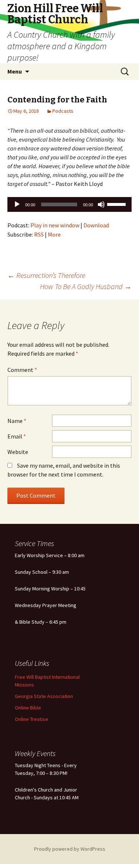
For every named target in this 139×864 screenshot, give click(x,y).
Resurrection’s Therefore (46, 275)
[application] (69, 204)
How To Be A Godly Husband (86, 286)
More (54, 234)
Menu (14, 71)
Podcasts (62, 111)
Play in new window (54, 225)
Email (16, 436)
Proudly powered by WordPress (69, 849)
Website (17, 451)
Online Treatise (31, 719)
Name (16, 420)
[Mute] (101, 204)
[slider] (117, 203)
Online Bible (28, 707)
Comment (22, 369)
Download (96, 225)
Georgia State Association (44, 696)
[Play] (17, 204)
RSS (39, 234)
